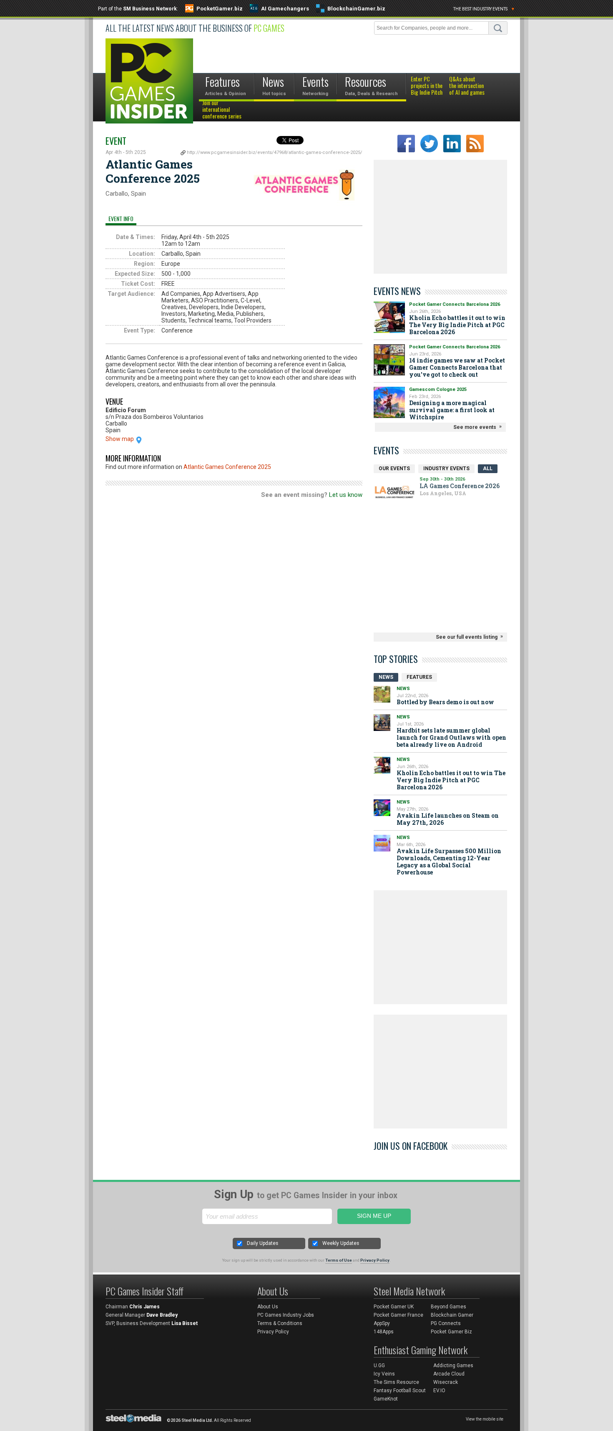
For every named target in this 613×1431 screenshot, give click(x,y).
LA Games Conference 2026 (411, 481)
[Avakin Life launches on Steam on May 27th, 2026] (382, 807)
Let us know (345, 495)
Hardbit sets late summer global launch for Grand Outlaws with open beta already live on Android (451, 737)
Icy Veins (384, 1374)
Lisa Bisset (184, 1323)
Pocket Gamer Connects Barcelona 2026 (454, 304)
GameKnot (386, 1399)
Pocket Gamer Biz (451, 1332)
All (487, 468)
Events (386, 450)
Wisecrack (445, 1382)
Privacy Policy (374, 1260)
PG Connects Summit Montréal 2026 (403, 509)
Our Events (394, 468)
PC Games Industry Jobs (285, 1315)
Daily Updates (262, 1243)
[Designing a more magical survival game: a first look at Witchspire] (389, 402)
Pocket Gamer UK (394, 1307)
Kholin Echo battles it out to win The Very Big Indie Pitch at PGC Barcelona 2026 (457, 325)
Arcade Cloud (449, 1374)
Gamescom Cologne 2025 (438, 389)
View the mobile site (484, 1419)
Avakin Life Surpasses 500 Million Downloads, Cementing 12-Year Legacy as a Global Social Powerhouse (449, 861)
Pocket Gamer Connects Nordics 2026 (407, 493)
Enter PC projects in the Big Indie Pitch (426, 86)
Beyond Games (448, 1307)
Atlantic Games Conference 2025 (227, 467)
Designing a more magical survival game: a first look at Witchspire (452, 410)
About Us (267, 1307)
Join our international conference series (221, 109)
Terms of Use (338, 1260)
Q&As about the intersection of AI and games (467, 86)
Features (419, 677)
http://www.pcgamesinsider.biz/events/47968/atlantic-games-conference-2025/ (274, 152)
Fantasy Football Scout (400, 1390)
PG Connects (446, 1323)
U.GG (379, 1365)
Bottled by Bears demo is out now (445, 702)
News (386, 677)
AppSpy (382, 1323)
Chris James (144, 1307)
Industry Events (446, 468)
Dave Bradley (162, 1315)
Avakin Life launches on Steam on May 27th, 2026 (448, 818)
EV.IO (439, 1390)
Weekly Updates (340, 1243)
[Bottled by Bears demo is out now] (382, 694)
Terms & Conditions (279, 1323)
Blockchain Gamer (452, 1315)
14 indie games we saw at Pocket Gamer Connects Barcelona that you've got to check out (457, 367)
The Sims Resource (396, 1382)
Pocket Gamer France (398, 1315)
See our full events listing (466, 637)
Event (116, 140)
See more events (474, 427)
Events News (397, 290)
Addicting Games (453, 1365)
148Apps (384, 1332)
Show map (120, 439)
